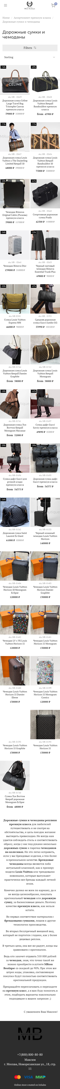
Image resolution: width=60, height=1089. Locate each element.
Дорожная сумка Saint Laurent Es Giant (15, 534)
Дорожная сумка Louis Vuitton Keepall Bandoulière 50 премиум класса (45, 162)
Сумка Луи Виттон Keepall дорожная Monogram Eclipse (15, 799)
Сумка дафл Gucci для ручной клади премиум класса (15, 481)
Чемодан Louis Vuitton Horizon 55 (45, 747)
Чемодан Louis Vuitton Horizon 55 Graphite (15, 747)
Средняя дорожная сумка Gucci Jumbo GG (45, 321)
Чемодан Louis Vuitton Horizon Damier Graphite (45, 589)
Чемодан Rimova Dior (14, 265)
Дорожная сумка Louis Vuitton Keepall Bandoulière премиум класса (45, 105)
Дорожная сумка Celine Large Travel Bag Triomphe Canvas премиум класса (15, 105)
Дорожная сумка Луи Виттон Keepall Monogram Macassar (15, 427)
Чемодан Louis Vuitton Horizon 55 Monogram (45, 642)
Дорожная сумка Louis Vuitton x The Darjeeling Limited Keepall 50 (14, 160)
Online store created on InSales (30, 1084)
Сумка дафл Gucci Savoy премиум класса (45, 426)
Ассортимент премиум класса (32, 17)
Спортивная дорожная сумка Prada (45, 216)
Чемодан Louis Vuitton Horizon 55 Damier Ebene (15, 694)
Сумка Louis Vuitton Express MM (15, 321)
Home (6, 17)
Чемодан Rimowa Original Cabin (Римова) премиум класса (14, 214)
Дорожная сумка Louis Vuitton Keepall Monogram (45, 373)
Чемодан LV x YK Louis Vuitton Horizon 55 (15, 642)
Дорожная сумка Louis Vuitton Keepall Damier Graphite (15, 373)
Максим (30, 1060)
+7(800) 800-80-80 (30, 1054)
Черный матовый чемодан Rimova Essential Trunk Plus (45, 268)
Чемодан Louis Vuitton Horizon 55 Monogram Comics (45, 694)
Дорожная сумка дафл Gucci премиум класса (45, 480)
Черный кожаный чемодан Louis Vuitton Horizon (45, 535)
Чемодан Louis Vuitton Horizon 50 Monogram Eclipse (15, 589)
